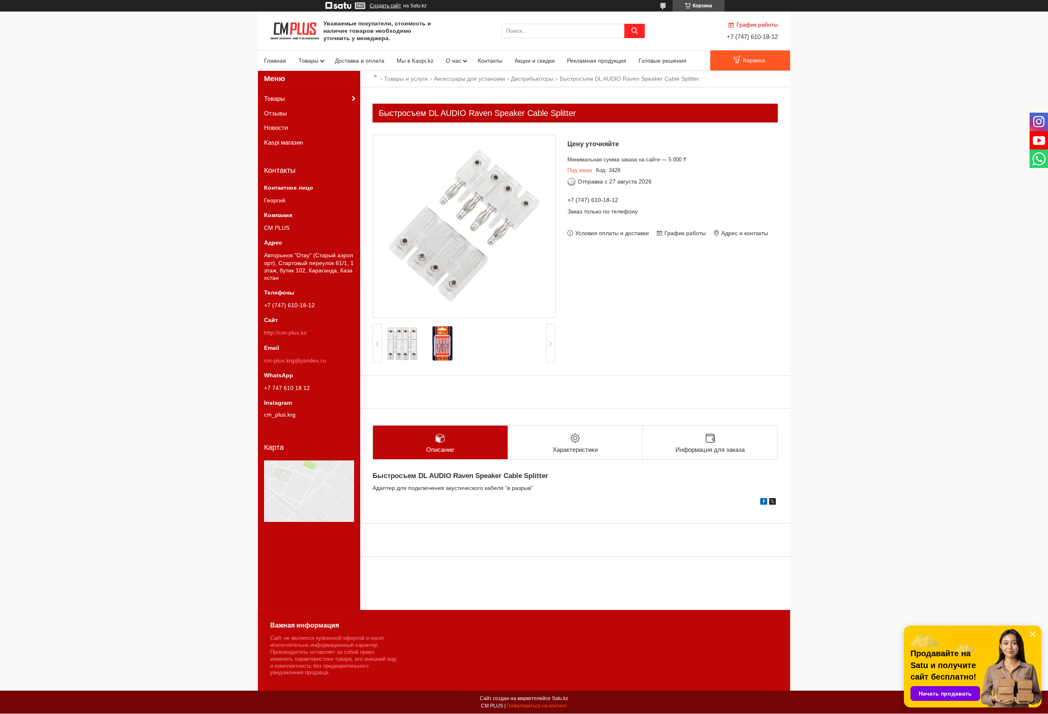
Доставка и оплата (359, 60)
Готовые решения (663, 60)
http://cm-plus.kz (285, 332)
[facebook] (763, 502)
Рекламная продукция (596, 60)
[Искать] (634, 31)
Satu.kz (560, 698)
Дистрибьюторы (532, 78)
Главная (275, 60)
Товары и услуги (406, 78)
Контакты (490, 60)
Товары (308, 60)
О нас (453, 60)
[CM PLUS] (294, 30)
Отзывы (275, 113)
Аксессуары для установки (469, 78)
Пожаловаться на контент (537, 706)
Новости (276, 127)
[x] (772, 502)
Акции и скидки (535, 60)
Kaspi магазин (283, 142)
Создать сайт (385, 6)
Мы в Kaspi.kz (415, 60)
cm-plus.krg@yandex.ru (295, 360)
